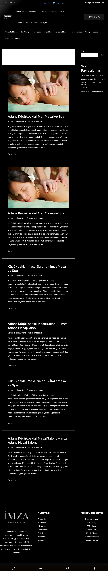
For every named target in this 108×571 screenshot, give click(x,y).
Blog (52, 23)
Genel (23, 121)
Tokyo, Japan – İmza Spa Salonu (92, 91)
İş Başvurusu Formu (92, 3)
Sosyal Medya (22, 23)
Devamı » (12, 154)
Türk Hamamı (76, 32)
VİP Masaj (16, 38)
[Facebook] (49, 3)
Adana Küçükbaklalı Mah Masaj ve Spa (36, 116)
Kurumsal (31, 11)
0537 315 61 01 (10, 3)
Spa (7, 38)
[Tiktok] (58, 3)
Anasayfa (20, 11)
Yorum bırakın (14, 121)
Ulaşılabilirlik (43, 530)
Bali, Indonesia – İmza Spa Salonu (92, 75)
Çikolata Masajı (11, 32)
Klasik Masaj (91, 533)
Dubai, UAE (84, 88)
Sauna (95, 32)
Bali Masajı (25, 32)
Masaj (61, 11)
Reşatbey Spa (8, 17)
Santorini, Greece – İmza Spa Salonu (93, 79)
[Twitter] (54, 3)
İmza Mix (47, 32)
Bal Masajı (36, 32)
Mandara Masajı (61, 32)
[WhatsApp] (63, 3)
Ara (82, 51)
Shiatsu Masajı (92, 540)
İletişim (43, 23)
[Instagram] (45, 3)
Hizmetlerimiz (47, 11)
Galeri (34, 23)
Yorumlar (41, 537)
